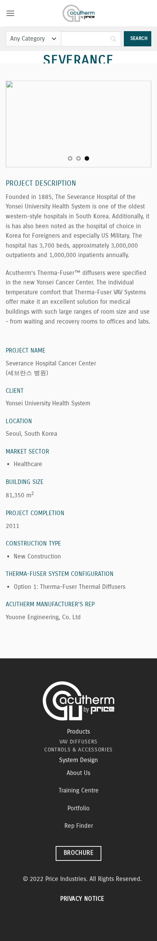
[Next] (139, 124)
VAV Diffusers (78, 742)
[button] (10, 13)
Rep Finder (78, 825)
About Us (78, 773)
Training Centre (79, 790)
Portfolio (78, 808)
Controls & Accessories (78, 749)
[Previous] (18, 124)
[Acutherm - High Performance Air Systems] (78, 13)
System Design (78, 760)
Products (78, 731)
